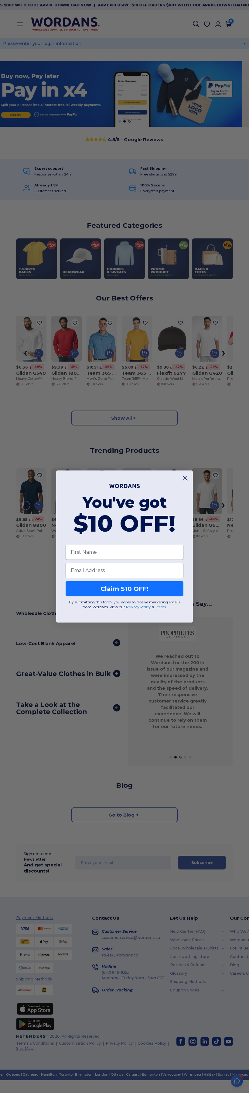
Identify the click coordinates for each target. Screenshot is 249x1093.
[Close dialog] (185, 478)
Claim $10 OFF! (124, 588)
